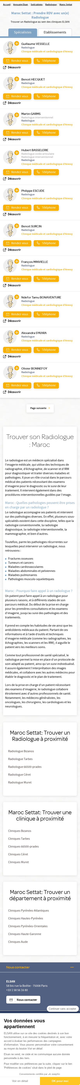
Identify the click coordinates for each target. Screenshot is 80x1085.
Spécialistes (37, 4)
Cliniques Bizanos (19, 831)
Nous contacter (18, 967)
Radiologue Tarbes (20, 759)
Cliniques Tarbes (19, 839)
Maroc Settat (65, 4)
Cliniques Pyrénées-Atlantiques (28, 911)
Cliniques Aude (18, 942)
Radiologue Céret (19, 775)
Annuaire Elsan (20, 4)
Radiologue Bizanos (21, 751)
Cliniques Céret (18, 854)
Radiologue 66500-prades (25, 767)
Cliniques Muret (18, 862)
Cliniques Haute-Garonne (24, 934)
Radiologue (51, 4)
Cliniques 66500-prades (23, 847)
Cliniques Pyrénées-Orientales (28, 926)
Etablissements (55, 32)
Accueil (6, 4)
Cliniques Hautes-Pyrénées (25, 918)
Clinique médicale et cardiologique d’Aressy (47, 51)
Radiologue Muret (19, 782)
